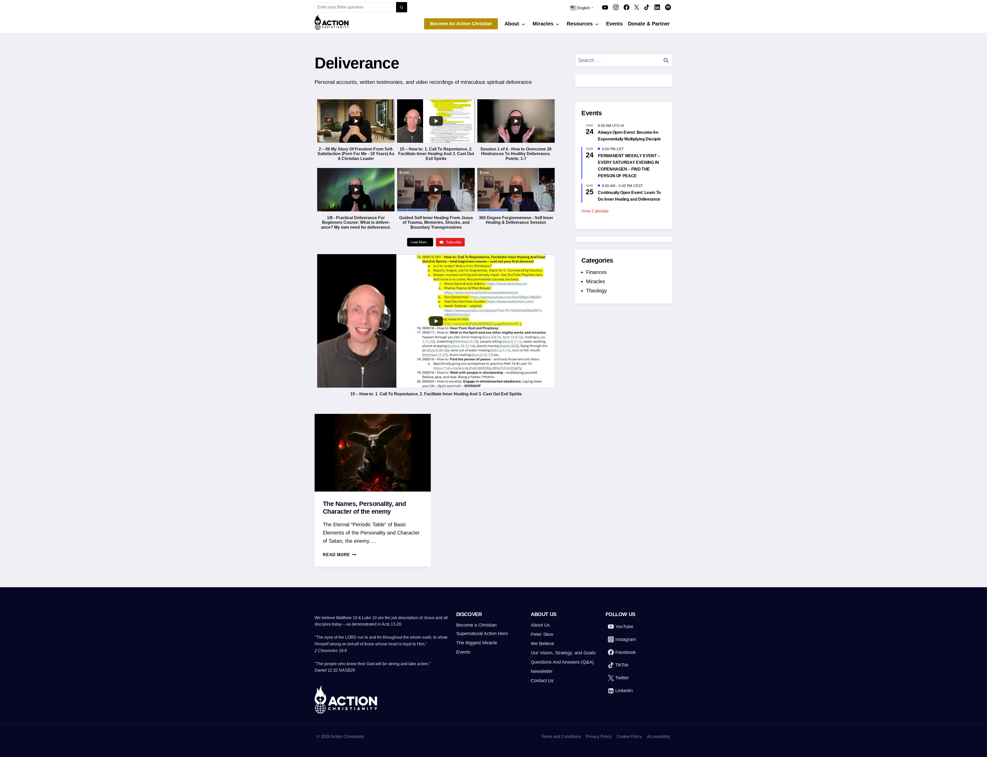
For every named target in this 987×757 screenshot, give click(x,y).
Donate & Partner (649, 23)
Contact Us (542, 680)
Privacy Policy (599, 736)
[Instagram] (615, 7)
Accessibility (658, 736)
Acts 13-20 (391, 624)
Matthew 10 (346, 618)
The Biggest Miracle (476, 642)
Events (614, 23)
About (512, 23)
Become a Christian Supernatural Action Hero (482, 629)
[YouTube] (605, 7)
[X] (637, 7)
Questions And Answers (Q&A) (562, 662)
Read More (339, 555)
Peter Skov (542, 634)
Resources (580, 23)
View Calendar (595, 211)
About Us (540, 625)
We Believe (542, 643)
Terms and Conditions (561, 736)
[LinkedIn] (657, 7)
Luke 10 (369, 618)
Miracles (543, 23)
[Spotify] (668, 7)
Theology (596, 290)
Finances (596, 272)
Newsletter (542, 671)
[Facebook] (626, 7)
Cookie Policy (629, 736)
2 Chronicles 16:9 (331, 650)
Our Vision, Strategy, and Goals (563, 652)
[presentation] (373, 452)
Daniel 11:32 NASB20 (335, 670)
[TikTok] (647, 7)
